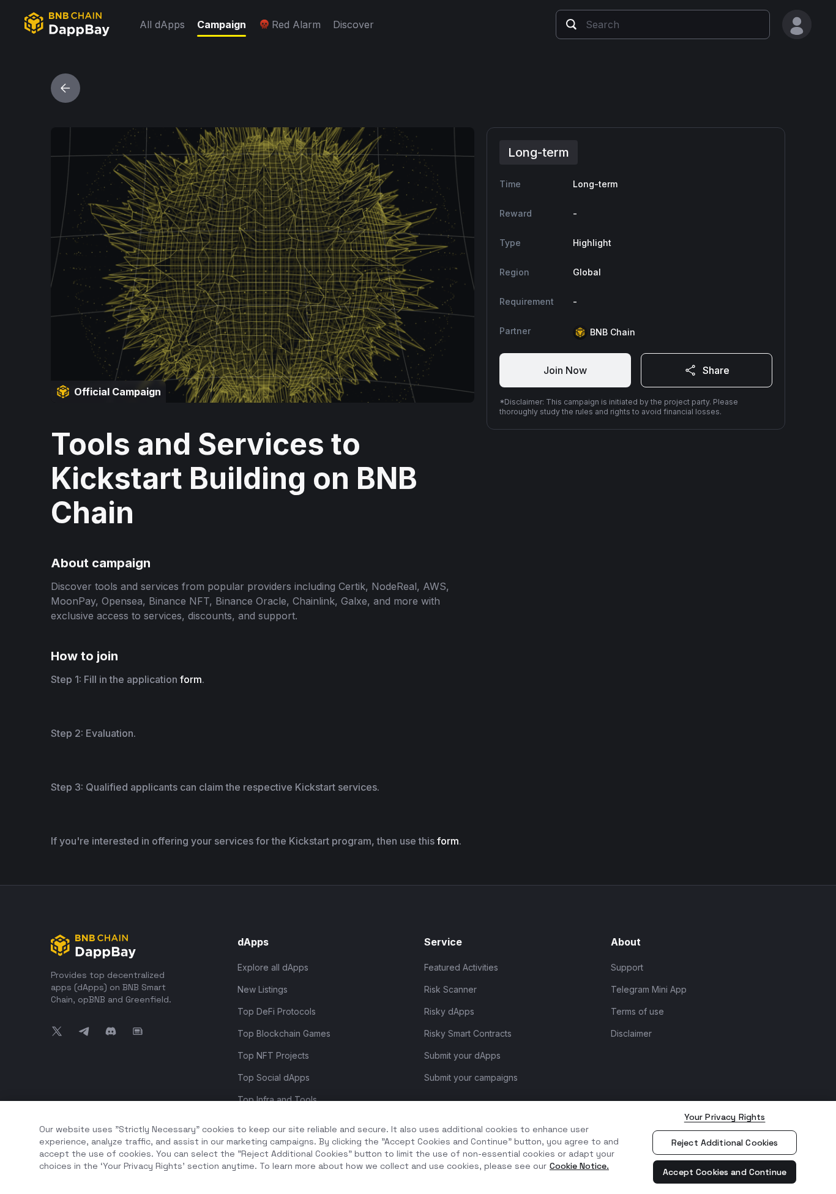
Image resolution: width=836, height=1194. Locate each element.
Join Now (565, 370)
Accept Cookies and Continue (724, 1171)
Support (627, 967)
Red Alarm (296, 24)
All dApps (162, 24)
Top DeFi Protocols (276, 1011)
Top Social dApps (273, 1077)
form (191, 679)
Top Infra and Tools (277, 1099)
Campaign (221, 24)
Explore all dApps (272, 967)
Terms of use (637, 1011)
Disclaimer (631, 1033)
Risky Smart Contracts (468, 1033)
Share (716, 370)
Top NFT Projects (273, 1055)
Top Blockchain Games (283, 1033)
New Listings (262, 989)
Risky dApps (449, 1011)
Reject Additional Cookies (724, 1142)
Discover (353, 24)
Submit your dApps (462, 1055)
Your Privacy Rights (725, 1116)
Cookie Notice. (579, 1165)
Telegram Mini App (649, 989)
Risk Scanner (450, 989)
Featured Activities (461, 967)
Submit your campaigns (471, 1077)
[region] (418, 1147)
